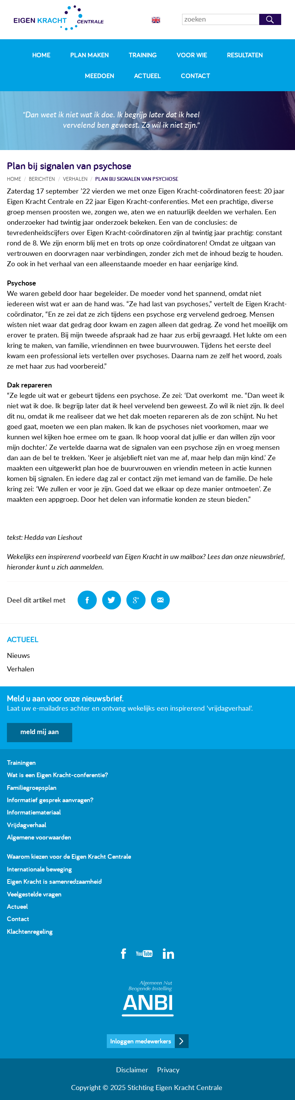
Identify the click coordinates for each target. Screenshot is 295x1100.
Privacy (168, 1070)
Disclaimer (132, 1070)
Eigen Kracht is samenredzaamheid (54, 881)
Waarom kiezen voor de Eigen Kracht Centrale (69, 856)
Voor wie (192, 54)
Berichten (42, 178)
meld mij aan (39, 732)
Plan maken (89, 54)
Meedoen (99, 75)
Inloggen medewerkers (140, 1041)
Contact (195, 75)
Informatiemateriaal (34, 812)
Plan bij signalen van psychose (136, 178)
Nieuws (18, 656)
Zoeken (270, 19)
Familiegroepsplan (31, 787)
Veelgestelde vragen (34, 894)
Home (41, 54)
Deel (87, 600)
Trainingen (21, 762)
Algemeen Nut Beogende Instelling (148, 998)
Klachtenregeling (30, 931)
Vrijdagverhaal (26, 824)
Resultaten (245, 54)
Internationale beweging (39, 869)
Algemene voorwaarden (39, 837)
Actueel (147, 75)
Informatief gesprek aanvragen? (50, 799)
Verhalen (20, 669)
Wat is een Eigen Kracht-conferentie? (57, 774)
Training (143, 54)
